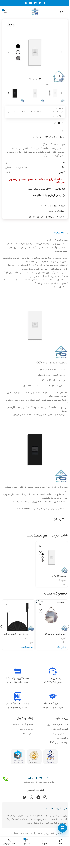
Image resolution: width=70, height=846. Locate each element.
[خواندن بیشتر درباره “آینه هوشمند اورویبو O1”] (40, 604)
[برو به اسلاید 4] (30, 79)
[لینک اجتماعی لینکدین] (30, 3)
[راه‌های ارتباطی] (62, 828)
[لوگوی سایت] (35, 11)
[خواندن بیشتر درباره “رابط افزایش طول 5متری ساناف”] (7, 604)
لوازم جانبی (58, 115)
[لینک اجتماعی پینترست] (35, 3)
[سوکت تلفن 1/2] (52, 557)
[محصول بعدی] (55, 124)
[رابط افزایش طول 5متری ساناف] (18, 615)
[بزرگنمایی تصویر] (58, 76)
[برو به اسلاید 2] (36, 79)
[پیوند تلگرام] (26, 3)
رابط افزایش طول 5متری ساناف (18, 634)
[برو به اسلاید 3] (33, 79)
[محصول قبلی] (63, 124)
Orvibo (62, 642)
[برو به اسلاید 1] (40, 79)
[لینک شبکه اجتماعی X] (40, 3)
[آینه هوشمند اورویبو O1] (52, 615)
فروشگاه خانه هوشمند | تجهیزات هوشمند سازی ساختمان (37, 112)
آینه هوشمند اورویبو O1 (55, 634)
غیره (63, 130)
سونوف (30, 642)
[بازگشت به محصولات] (59, 124)
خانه (61, 108)
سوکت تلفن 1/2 (59, 576)
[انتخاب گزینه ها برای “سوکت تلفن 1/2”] (40, 546)
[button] (61, 52)
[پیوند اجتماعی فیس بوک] (44, 3)
